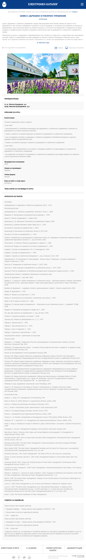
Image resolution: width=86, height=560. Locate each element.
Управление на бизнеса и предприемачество (55, 12)
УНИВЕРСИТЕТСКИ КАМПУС (53, 549)
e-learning (31, 548)
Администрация (74, 548)
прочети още (44, 43)
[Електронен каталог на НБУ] (4, 4)
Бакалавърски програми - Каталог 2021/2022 (23, 12)
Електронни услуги (10, 548)
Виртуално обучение (76, 48)
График (60, 48)
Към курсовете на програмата (15, 48)
